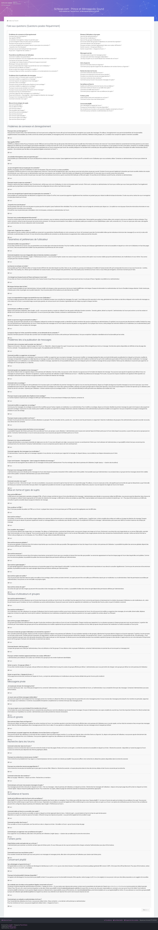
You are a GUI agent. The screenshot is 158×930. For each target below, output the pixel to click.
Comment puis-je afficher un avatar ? (19, 67)
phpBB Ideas (93, 877)
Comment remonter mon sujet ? (18, 99)
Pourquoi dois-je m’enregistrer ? (18, 36)
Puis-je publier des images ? (17, 110)
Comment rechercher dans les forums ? (91, 72)
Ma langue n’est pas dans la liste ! (18, 64)
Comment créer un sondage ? (17, 82)
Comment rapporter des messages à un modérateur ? (24, 93)
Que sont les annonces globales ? (18, 112)
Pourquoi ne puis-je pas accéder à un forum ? (22, 88)
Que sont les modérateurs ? (88, 38)
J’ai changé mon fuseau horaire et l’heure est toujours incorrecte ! (28, 62)
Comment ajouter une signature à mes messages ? (23, 81)
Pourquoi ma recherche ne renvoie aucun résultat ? (95, 74)
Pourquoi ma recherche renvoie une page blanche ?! (95, 76)
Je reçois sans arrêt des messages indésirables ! (94, 57)
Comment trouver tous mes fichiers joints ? (92, 99)
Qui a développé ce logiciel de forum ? (91, 105)
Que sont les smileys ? (15, 108)
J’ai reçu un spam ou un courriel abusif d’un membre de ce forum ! (99, 58)
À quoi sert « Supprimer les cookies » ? (20, 50)
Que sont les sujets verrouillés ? (18, 117)
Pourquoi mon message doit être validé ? (20, 97)
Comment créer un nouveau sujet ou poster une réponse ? (25, 77)
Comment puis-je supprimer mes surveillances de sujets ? (97, 91)
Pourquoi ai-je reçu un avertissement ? (20, 91)
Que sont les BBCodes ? (16, 105)
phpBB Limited (53, 866)
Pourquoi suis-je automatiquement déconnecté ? (23, 49)
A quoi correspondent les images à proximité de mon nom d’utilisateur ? (29, 66)
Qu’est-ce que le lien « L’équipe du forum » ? (93, 49)
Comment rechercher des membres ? (91, 78)
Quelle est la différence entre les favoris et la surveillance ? (97, 86)
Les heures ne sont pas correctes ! (19, 60)
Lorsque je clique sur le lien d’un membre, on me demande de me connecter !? (33, 71)
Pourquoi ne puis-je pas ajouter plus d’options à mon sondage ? (27, 84)
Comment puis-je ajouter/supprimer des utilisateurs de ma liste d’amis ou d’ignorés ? (104, 66)
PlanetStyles (23, 925)
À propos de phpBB (18, 868)
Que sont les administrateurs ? (89, 36)
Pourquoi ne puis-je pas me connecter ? (20, 43)
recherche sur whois (116, 886)
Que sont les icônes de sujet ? (17, 119)
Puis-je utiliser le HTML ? (16, 106)
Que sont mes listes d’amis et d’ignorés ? (92, 64)
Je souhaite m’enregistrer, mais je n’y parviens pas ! (23, 40)
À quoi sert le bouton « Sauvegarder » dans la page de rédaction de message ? (31, 95)
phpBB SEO (13, 928)
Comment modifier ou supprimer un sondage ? (22, 86)
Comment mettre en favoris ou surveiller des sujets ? (95, 87)
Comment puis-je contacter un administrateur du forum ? (96, 111)
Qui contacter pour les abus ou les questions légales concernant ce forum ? (101, 109)
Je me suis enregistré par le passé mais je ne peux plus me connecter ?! (29, 45)
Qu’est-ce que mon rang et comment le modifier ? (23, 69)
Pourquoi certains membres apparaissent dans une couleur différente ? (101, 45)
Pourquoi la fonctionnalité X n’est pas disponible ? (94, 107)
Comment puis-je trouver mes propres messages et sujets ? (97, 80)
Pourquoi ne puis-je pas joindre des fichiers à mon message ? (26, 90)
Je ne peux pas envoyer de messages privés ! (93, 55)
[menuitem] (15, 2)
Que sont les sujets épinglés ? (17, 115)
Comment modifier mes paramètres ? (20, 57)
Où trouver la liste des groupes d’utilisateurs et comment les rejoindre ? (100, 41)
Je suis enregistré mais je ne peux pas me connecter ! (24, 41)
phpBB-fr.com (12, 926)
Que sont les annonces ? (16, 114)
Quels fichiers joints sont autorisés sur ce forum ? (94, 97)
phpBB (75, 290)
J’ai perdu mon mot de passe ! (17, 47)
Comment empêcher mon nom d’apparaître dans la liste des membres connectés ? (33, 58)
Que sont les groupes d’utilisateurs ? (90, 40)
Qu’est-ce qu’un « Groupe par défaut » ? (91, 47)
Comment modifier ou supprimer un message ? (22, 79)
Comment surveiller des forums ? (90, 89)
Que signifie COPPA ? (15, 38)
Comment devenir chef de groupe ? (90, 43)
